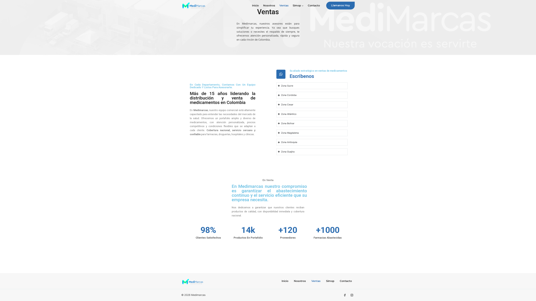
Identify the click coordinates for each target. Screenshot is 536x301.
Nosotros (269, 5)
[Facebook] (345, 295)
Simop (330, 281)
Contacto (314, 5)
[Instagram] (352, 295)
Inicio (255, 5)
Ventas (284, 5)
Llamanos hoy (340, 5)
